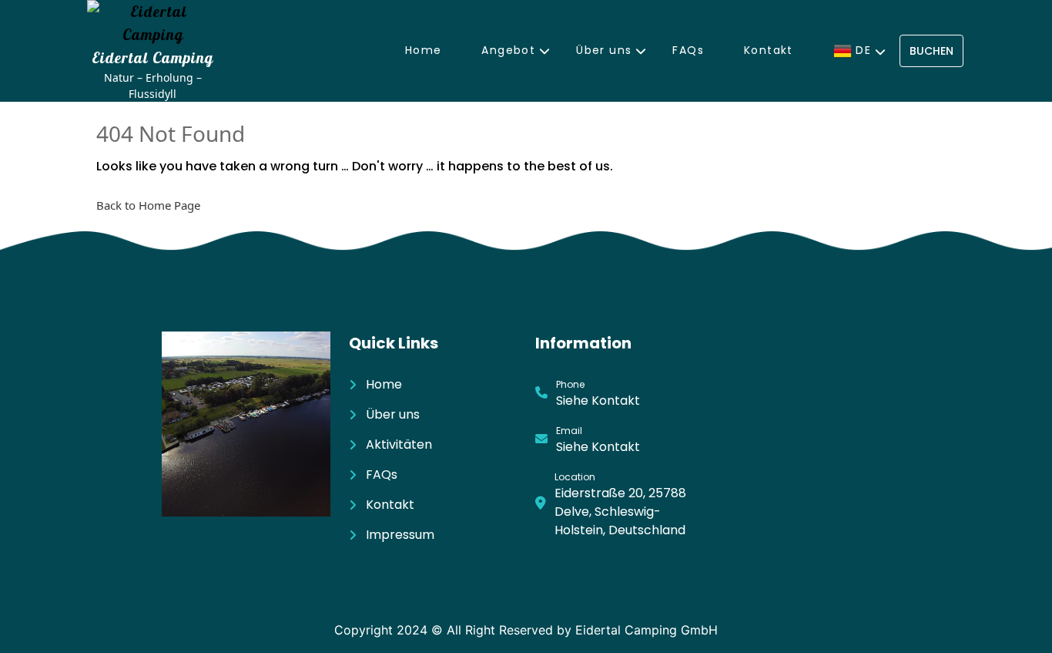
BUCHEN (931, 51)
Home (423, 50)
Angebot (508, 50)
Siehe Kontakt (598, 400)
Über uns (604, 50)
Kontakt (768, 50)
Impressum (400, 535)
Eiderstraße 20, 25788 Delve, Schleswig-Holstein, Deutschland (620, 511)
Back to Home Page (148, 205)
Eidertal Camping (152, 57)
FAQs (688, 50)
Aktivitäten (399, 444)
